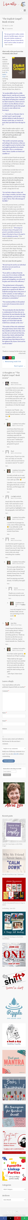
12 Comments (9, 28)
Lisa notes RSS (19, 1211)
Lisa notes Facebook (8, 1211)
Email (4, 721)
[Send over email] (13, 357)
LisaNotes (15, 424)
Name (4, 713)
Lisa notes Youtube (17, 1211)
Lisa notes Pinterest (14, 1211)
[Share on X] (7, 357)
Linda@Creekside (16, 496)
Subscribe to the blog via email (12, 768)
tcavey (13, 538)
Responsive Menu (25, 10)
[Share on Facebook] (3, 357)
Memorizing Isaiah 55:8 (12, 362)
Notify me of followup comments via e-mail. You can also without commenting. (13, 754)
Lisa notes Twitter (11, 1211)
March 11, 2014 (9, 26)
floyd (12, 451)
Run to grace (19, 366)
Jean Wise (13, 623)
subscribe (16, 754)
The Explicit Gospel (4, 74)
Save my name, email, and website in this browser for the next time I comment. (13, 741)
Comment (5, 691)
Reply (6, 419)
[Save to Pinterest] (10, 357)
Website (4, 729)
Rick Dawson (14, 383)
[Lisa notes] (14, 4)
